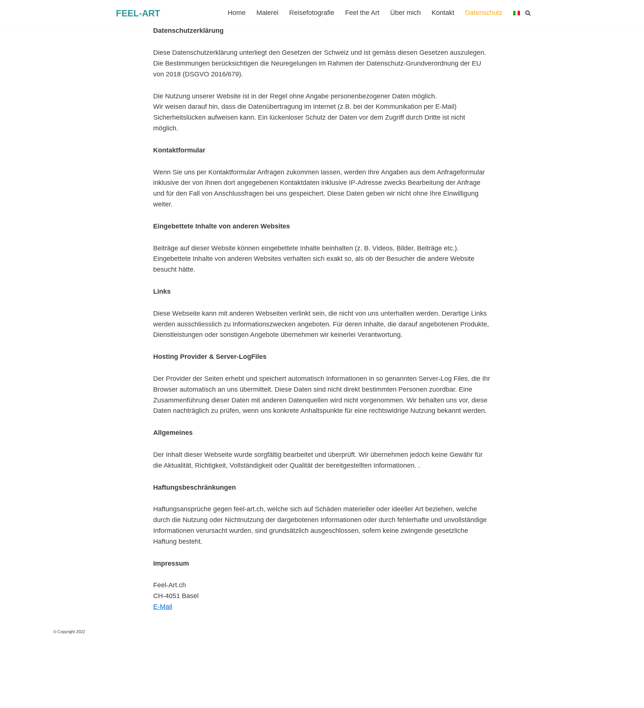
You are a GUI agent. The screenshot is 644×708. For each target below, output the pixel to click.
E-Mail (162, 606)
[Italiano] (516, 12)
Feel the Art (362, 12)
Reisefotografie (311, 12)
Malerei (267, 12)
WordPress (90, 698)
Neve (13, 698)
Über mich (405, 12)
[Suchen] (528, 13)
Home (237, 12)
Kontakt (443, 12)
